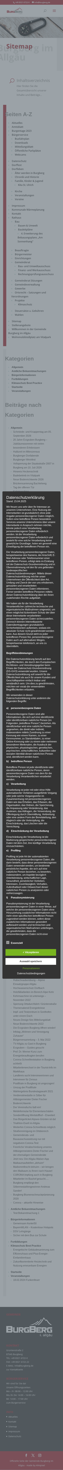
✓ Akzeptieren (31, 952)
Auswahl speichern (31, 961)
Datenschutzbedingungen (31, 973)
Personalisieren (31, 968)
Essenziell (17, 943)
